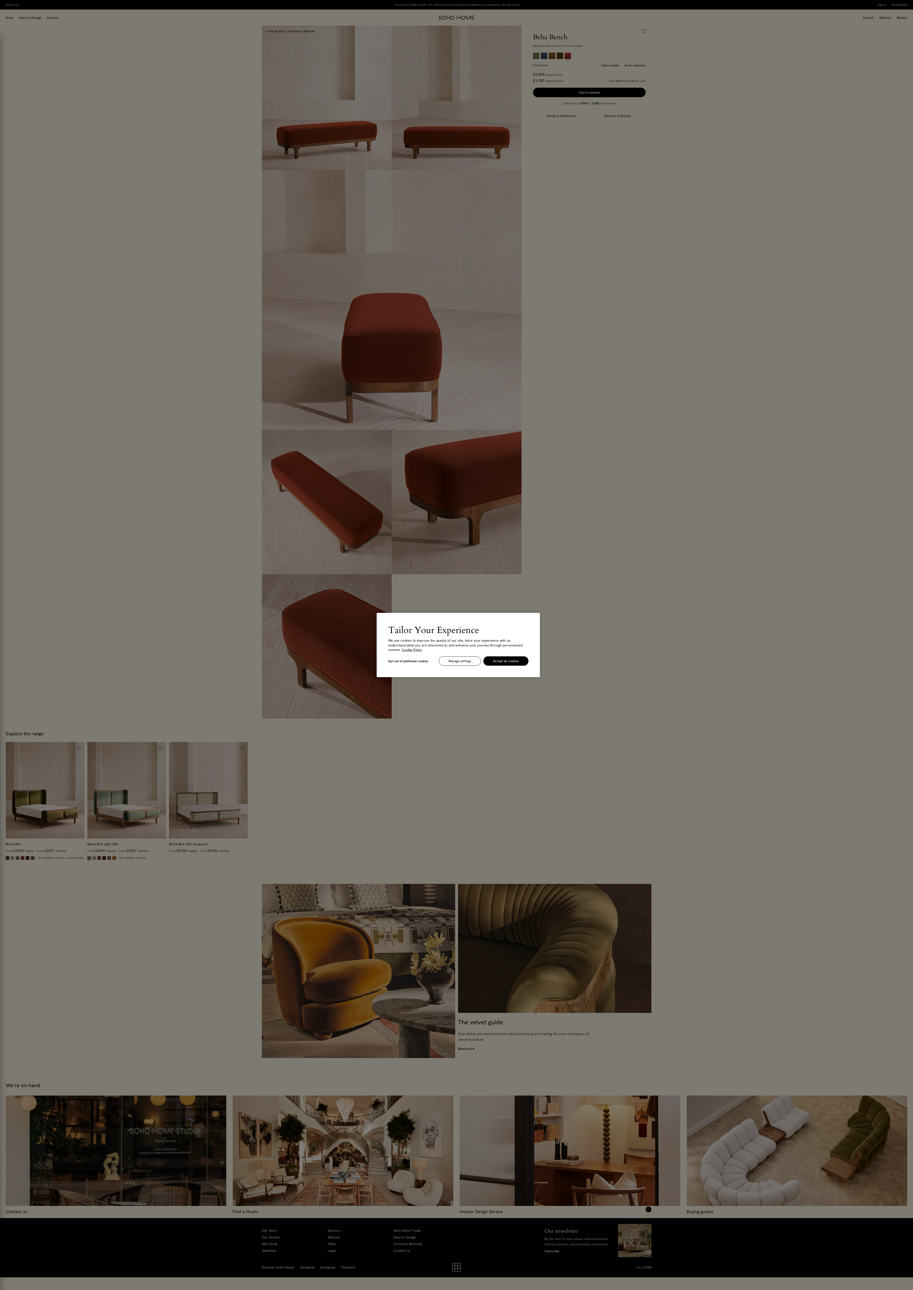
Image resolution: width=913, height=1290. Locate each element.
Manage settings (460, 661)
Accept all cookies (506, 661)
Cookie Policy (412, 650)
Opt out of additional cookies (408, 660)
